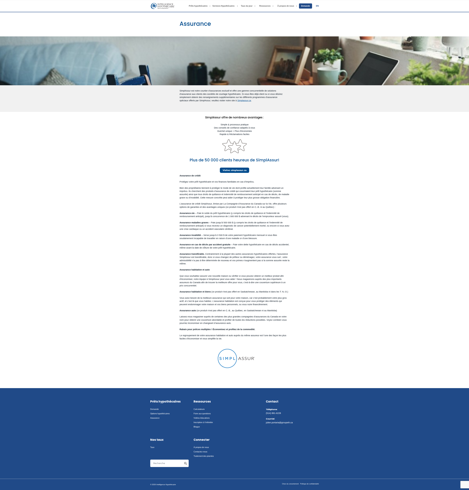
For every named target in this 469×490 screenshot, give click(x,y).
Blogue (197, 427)
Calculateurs (199, 409)
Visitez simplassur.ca (234, 170)
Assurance (155, 418)
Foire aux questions (202, 414)
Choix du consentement (290, 484)
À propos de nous (285, 6)
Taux (152, 447)
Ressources (265, 6)
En (317, 6)
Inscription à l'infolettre (203, 422)
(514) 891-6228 (273, 413)
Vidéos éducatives (202, 418)
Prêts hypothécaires (198, 6)
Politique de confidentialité (309, 484)
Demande (305, 6)
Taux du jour (246, 6)
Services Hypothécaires (223, 6)
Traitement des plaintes (204, 456)
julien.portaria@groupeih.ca (279, 422)
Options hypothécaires (160, 414)
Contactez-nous (200, 452)
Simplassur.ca (244, 100)
